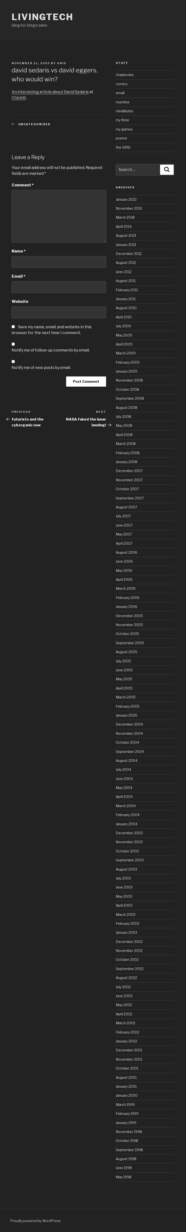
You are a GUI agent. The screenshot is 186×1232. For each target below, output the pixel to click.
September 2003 (130, 860)
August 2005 (126, 652)
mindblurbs (124, 111)
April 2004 (124, 797)
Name (19, 251)
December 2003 (129, 833)
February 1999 (127, 1113)
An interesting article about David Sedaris (50, 92)
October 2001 (127, 1068)
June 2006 (124, 561)
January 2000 (127, 1095)
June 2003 (124, 887)
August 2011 (126, 281)
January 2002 (126, 1041)
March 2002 (125, 1023)
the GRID (123, 147)
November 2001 (129, 1059)
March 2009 (126, 353)
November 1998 (129, 1132)
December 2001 (129, 1050)
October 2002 (127, 959)
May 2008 (124, 425)
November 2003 (129, 842)
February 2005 (128, 706)
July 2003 (123, 878)
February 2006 (128, 598)
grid (61, 63)
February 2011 (127, 290)
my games (124, 129)
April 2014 (124, 226)
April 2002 (124, 1014)
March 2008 (126, 444)
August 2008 (126, 408)
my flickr (122, 120)
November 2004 (129, 733)
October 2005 (127, 634)
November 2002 (129, 951)
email (120, 93)
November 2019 (129, 208)
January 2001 (126, 1086)
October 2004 (127, 742)
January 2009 (126, 371)
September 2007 (130, 498)
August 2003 (126, 869)
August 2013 (126, 235)
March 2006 (126, 588)
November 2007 (129, 480)
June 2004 (124, 779)
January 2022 (126, 199)
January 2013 (126, 245)
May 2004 (124, 788)
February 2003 (127, 923)
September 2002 (130, 969)
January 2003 (126, 932)
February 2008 (128, 453)
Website (20, 301)
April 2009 (124, 344)
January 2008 (126, 462)
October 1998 (127, 1141)
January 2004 (126, 824)
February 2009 (128, 362)
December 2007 (129, 471)
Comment (23, 185)
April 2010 (124, 317)
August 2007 (126, 507)
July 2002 (123, 987)
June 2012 (124, 272)
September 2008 (130, 398)
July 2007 (123, 516)
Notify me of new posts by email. (41, 367)
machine (123, 102)
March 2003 (125, 914)
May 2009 (124, 335)
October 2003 (127, 851)
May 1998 (123, 1177)
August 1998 (126, 1159)
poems (121, 138)
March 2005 (126, 697)
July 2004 (123, 769)
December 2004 (129, 724)
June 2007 (124, 525)
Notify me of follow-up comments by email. (51, 350)
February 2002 (127, 1032)
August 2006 (126, 552)
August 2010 (126, 308)
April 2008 (124, 435)
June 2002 (124, 996)
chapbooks (125, 75)
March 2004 (126, 806)
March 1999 (125, 1104)
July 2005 (123, 661)
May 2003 (124, 896)
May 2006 (124, 570)
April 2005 (124, 688)
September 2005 (130, 643)
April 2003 (124, 905)
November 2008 (129, 380)
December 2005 (129, 616)
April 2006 (124, 579)
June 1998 (124, 1168)
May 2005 (124, 679)
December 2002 (129, 942)
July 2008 (123, 416)
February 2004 (128, 815)
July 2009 (123, 326)
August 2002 (126, 978)
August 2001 (126, 1077)
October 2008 (127, 389)
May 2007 (124, 534)
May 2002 (124, 1005)
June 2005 (124, 670)
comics (122, 84)
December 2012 (129, 254)
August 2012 (126, 262)
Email (18, 276)
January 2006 (126, 607)
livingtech (42, 17)
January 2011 (126, 299)
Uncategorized (34, 124)
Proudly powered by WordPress (35, 1221)
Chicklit (19, 97)
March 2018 (125, 217)
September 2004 (130, 752)
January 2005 (126, 715)
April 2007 (124, 543)
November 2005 (129, 625)
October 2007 (127, 489)
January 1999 (126, 1123)
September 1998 (129, 1150)
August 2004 (126, 760)
